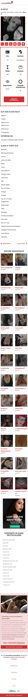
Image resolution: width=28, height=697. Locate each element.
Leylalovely (5, 368)
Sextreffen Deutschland (7, 12)
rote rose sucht (20, 471)
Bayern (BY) (6, 543)
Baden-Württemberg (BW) (9, 540)
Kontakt (14, 679)
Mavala (3, 429)
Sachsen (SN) (6, 575)
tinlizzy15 (4, 491)
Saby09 (17, 268)
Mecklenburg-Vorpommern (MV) (10, 560)
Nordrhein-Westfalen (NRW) (9, 566)
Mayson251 (19, 288)
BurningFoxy (19, 308)
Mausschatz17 (20, 388)
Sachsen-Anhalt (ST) (8, 578)
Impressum (14, 672)
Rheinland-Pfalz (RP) (7, 569)
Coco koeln (19, 328)
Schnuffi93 (5, 471)
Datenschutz (14, 665)
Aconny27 (18, 449)
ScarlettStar (5, 308)
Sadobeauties (6, 288)
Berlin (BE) (5, 546)
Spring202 (4, 388)
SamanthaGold (6, 268)
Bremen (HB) (6, 552)
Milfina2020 (5, 328)
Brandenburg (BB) (7, 549)
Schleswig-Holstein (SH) (8, 581)
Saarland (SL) (6, 572)
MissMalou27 (20, 368)
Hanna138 (18, 408)
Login (14, 685)
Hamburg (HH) (6, 555)
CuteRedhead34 (21, 429)
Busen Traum (6, 348)
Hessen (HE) (18, 12)
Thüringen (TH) (6, 584)
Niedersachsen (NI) (7, 563)
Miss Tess (18, 348)
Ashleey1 (4, 408)
